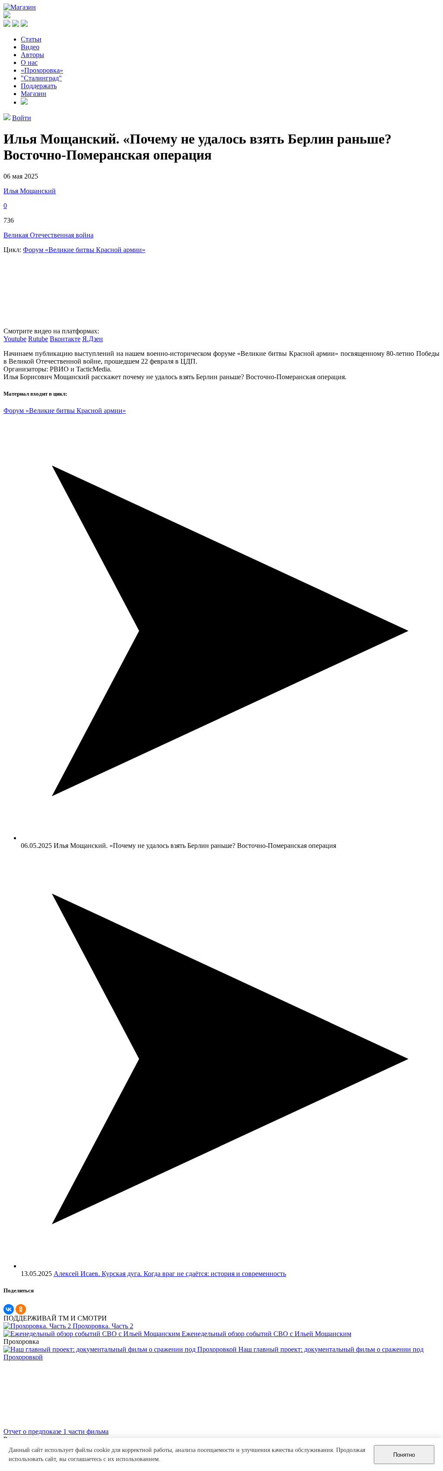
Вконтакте (65, 338)
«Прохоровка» (42, 70)
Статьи (31, 39)
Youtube (14, 338)
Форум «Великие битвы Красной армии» (84, 249)
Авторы (32, 54)
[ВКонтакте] (8, 1309)
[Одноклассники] (21, 1309)
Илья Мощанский (29, 191)
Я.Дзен (92, 338)
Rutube (38, 338)
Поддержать (39, 86)
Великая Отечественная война (48, 235)
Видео (30, 47)
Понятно (404, 1455)
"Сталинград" (41, 78)
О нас (29, 62)
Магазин (33, 93)
